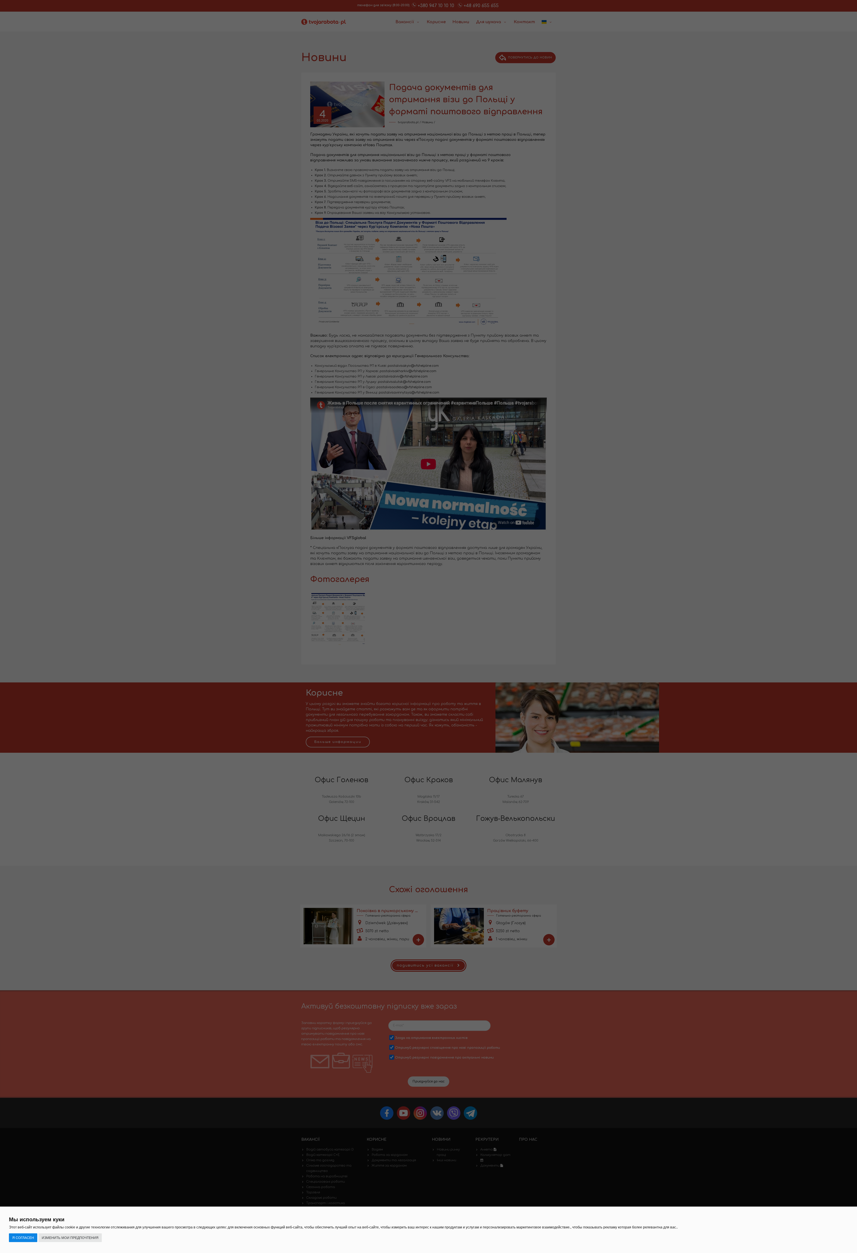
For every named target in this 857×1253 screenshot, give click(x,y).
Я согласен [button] (23, 1238)
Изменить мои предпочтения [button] (70, 1238)
